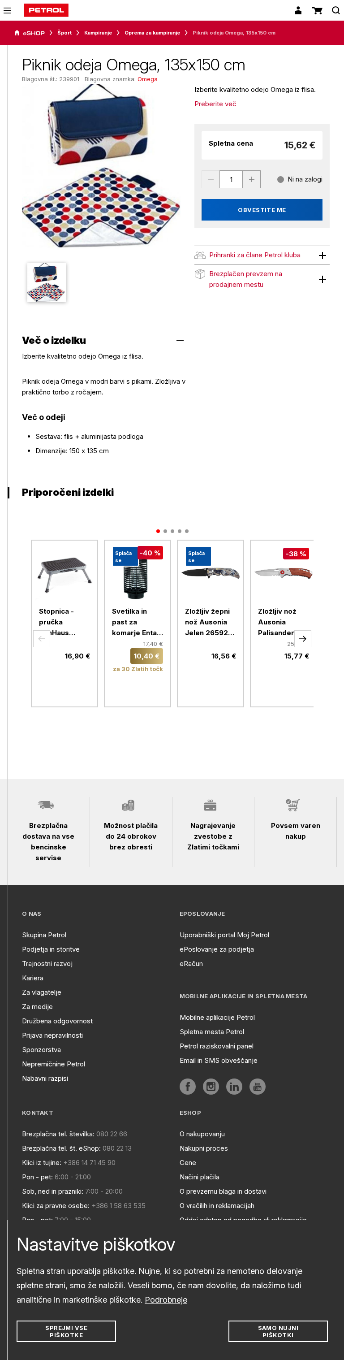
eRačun (191, 963)
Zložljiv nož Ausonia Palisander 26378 (277, 622)
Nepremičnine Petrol (53, 1064)
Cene (188, 1162)
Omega (148, 78)
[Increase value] (252, 179)
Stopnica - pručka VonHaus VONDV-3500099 (56, 622)
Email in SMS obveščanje (219, 1060)
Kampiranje (98, 33)
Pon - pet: (37, 1177)
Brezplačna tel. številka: (58, 1134)
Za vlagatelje (41, 992)
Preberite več (215, 104)
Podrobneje (166, 1299)
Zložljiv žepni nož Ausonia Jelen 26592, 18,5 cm (207, 622)
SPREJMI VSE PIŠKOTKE (66, 1331)
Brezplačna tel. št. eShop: (61, 1148)
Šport (64, 33)
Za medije (37, 1006)
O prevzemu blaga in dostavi (223, 1191)
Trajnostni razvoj (47, 963)
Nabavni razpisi (45, 1078)
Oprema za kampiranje (152, 33)
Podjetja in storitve (51, 949)
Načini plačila (199, 1177)
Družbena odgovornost (57, 1021)
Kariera (32, 978)
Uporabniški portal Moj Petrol (224, 935)
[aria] (29, 33)
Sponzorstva (41, 1049)
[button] (41, 638)
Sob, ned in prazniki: (52, 1191)
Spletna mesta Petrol (212, 1031)
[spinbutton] (231, 179)
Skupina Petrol (44, 935)
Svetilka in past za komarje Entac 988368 (136, 622)
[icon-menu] (7, 10)
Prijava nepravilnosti (52, 1035)
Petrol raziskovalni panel (217, 1046)
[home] (46, 10)
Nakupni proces (204, 1148)
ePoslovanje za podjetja (217, 949)
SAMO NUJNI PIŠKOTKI (278, 1331)
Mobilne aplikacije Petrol (217, 1017)
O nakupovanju (202, 1134)
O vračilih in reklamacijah (217, 1205)
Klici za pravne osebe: (56, 1205)
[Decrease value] (210, 179)
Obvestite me (262, 209)
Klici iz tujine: (41, 1162)
